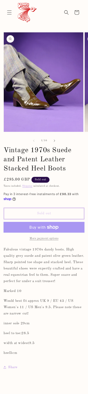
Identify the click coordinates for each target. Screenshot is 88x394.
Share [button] (12, 367)
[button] (9, 12)
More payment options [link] (44, 238)
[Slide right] (54, 141)
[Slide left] (34, 141)
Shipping (27, 186)
